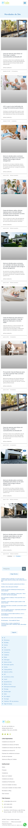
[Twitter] (5, 734)
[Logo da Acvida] (5, 3)
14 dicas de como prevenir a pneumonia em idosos (13, 584)
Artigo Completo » (7, 67)
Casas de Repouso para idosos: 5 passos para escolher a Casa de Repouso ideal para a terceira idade (13, 320)
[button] (25, 3)
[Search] (24, 569)
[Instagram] (10, 734)
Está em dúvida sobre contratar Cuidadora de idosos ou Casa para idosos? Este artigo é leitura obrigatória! (13, 158)
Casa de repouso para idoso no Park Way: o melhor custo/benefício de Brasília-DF (12, 55)
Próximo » (18, 556)
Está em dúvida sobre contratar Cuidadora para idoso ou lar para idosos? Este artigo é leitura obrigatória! (13, 482)
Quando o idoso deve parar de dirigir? (9, 586)
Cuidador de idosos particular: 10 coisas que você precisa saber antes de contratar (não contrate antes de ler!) (13, 580)
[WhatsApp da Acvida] (25, 825)
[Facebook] (2, 734)
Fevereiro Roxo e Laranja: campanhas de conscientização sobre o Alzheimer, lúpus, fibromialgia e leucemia (13, 624)
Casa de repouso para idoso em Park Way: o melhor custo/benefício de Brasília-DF (13, 429)
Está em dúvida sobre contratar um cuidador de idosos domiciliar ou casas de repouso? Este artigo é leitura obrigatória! (14, 266)
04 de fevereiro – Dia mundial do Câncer (10, 620)
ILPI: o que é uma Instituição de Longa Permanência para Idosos (13, 107)
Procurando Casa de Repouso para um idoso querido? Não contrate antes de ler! (14, 373)
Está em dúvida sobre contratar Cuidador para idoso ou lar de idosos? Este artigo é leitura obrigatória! (13, 537)
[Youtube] (7, 734)
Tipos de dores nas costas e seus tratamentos (11, 617)
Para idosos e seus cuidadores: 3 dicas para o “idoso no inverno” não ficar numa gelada (13, 594)
